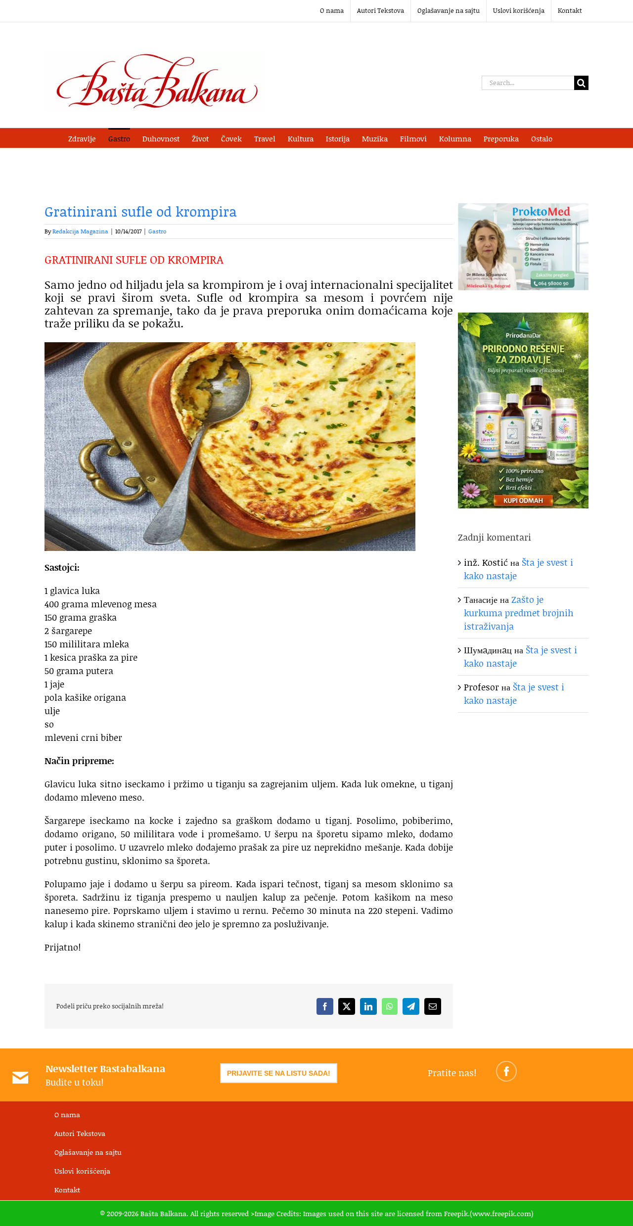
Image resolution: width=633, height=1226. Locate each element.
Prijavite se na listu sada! (278, 1073)
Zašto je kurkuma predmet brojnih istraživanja (519, 613)
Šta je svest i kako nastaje (514, 694)
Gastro (157, 231)
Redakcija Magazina (80, 231)
